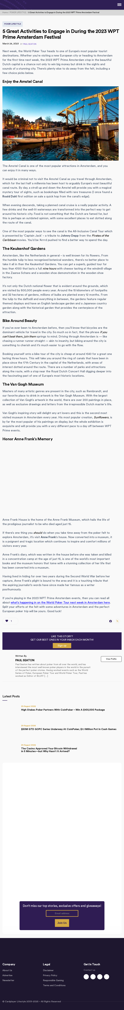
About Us (7, 970)
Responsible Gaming (53, 980)
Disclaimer (48, 970)
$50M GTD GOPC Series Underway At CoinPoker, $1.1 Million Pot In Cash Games (68, 729)
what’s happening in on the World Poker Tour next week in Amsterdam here (60, 602)
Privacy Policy (50, 975)
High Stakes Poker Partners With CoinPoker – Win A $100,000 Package (63, 710)
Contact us (89, 970)
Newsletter (8, 980)
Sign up (62, 645)
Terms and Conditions (54, 985)
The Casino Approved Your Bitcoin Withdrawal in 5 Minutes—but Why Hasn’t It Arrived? (49, 750)
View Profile (111, 659)
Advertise (7, 975)
